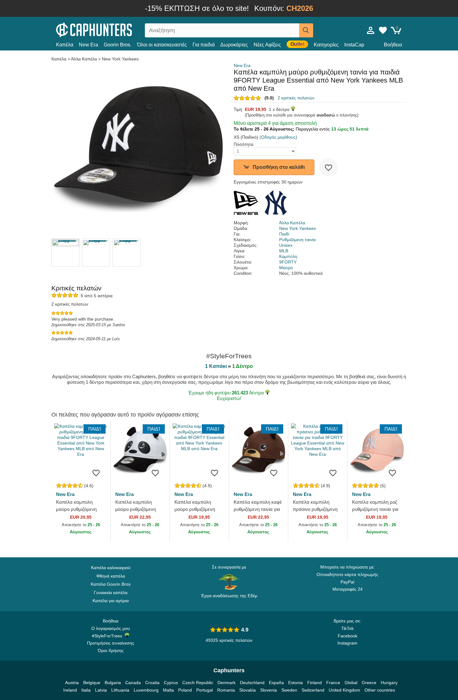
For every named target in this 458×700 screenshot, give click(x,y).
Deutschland (252, 682)
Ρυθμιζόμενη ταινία (297, 239)
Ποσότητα (243, 144)
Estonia (295, 682)
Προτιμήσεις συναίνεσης (110, 642)
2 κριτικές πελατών (296, 97)
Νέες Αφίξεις (267, 44)
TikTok (347, 628)
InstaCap (354, 44)
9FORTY (288, 262)
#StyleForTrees (108, 635)
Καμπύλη (288, 256)
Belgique (91, 682)
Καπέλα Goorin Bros (111, 584)
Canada (133, 682)
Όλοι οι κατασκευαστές (162, 44)
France (333, 682)
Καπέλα (64, 44)
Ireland (70, 690)
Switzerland (313, 690)
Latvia (101, 690)
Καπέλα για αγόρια (111, 600)
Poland (185, 690)
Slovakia (247, 690)
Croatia (152, 682)
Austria (72, 682)
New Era (88, 44)
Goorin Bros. (117, 44)
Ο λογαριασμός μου (110, 628)
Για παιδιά (204, 44)
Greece (369, 682)
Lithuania (120, 690)
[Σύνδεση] (370, 30)
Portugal (204, 690)
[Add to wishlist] (328, 167)
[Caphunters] (110, 29)
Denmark (226, 682)
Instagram (347, 642)
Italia (86, 690)
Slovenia (268, 690)
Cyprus (171, 682)
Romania (226, 690)
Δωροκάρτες (234, 44)
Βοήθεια (393, 44)
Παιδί (284, 233)
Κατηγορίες (326, 44)
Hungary (389, 682)
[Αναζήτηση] (306, 30)
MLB (283, 250)
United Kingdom (344, 690)
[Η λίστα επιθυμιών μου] (383, 30)
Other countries (380, 690)
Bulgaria (113, 682)
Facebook (347, 635)
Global (351, 682)
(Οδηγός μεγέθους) (278, 137)
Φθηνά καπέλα (110, 576)
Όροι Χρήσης (111, 650)
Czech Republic (197, 682)
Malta (168, 690)
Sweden (289, 690)
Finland (314, 682)
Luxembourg (146, 690)
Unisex (286, 245)
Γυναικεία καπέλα (110, 592)
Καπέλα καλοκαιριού (111, 567)
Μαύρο (286, 267)
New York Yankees (120, 58)
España (276, 682)
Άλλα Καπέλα (84, 58)
